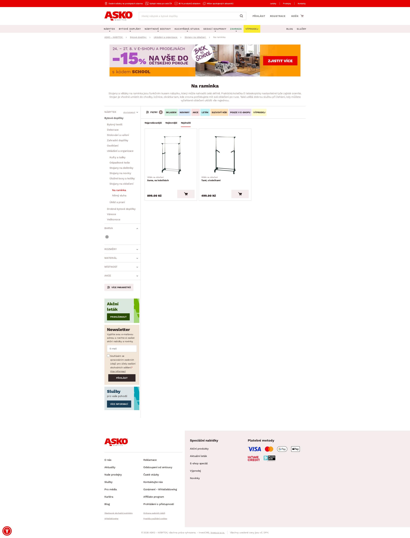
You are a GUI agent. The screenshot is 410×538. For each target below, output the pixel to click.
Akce (107, 275)
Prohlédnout (118, 317)
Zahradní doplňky (117, 140)
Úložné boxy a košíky (122, 178)
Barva (108, 228)
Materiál (110, 257)
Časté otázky (151, 474)
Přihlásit (259, 16)
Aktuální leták (198, 456)
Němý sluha (119, 195)
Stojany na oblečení (121, 183)
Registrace (278, 16)
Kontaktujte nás (153, 482)
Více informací (118, 371)
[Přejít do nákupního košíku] (297, 16)
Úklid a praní (117, 202)
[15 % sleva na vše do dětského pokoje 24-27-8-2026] (205, 75)
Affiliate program (153, 496)
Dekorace (113, 129)
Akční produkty (199, 448)
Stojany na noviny (120, 173)
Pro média (110, 489)
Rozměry (110, 249)
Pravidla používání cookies (155, 518)
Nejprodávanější (153, 122)
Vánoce (111, 214)
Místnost (110, 266)
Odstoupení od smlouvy (157, 467)
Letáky (273, 3)
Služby (301, 29)
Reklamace (150, 459)
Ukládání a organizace (120, 150)
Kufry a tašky (117, 157)
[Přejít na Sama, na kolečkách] (171, 155)
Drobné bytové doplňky (121, 208)
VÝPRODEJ (259, 112)
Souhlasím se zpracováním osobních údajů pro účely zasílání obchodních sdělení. (122, 362)
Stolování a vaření (118, 135)
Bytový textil (114, 124)
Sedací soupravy (214, 29)
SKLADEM (171, 112)
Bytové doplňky (113, 118)
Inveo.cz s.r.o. (218, 532)
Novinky (184, 112)
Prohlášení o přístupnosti (158, 504)
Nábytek (110, 111)
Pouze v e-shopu (240, 112)
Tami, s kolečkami (211, 179)
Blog (289, 29)
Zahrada (236, 29)
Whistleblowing (111, 518)
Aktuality (109, 467)
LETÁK (205, 112)
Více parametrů (121, 287)
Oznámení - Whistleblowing (160, 489)
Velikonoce (113, 219)
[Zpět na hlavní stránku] (118, 16)
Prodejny (287, 3)
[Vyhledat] (242, 16)
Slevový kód (219, 112)
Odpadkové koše (120, 162)
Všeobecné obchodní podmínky (118, 513)
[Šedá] (107, 237)
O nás (107, 459)
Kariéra (108, 496)
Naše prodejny (113, 474)
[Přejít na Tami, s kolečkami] (225, 155)
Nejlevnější (171, 122)
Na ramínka (119, 190)
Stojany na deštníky (121, 167)
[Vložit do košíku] (186, 194)
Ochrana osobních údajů (154, 513)
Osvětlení (112, 145)
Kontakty (302, 3)
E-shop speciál (199, 463)
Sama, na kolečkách (158, 179)
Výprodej (195, 470)
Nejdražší (186, 122)
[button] (7, 531)
